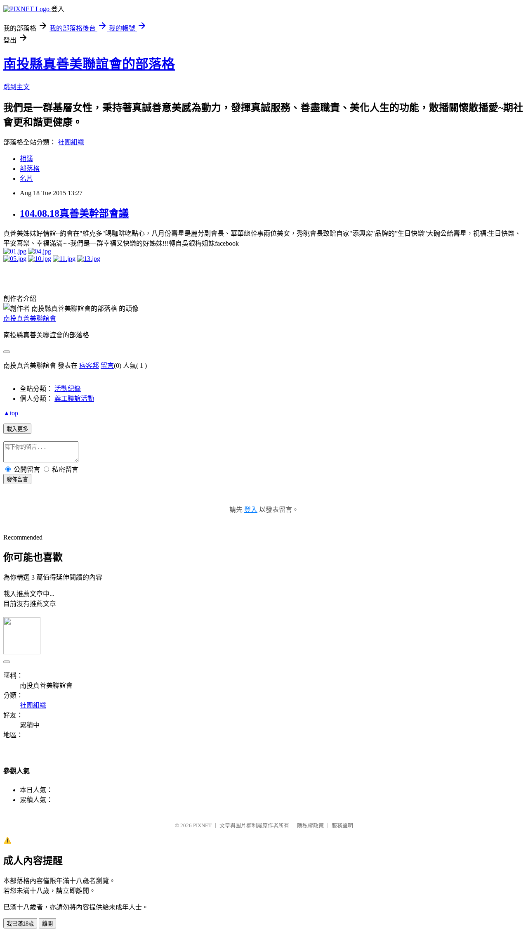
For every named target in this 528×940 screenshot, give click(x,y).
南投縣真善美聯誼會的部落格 (89, 64)
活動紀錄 (67, 388)
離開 (47, 924)
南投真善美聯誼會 (29, 318)
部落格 (30, 168)
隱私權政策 (310, 825)
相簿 (26, 158)
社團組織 (71, 142)
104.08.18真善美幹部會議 (74, 213)
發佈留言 (17, 479)
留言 (107, 365)
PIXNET (202, 825)
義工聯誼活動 (74, 398)
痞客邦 (89, 365)
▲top (10, 413)
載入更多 (17, 429)
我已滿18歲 (20, 924)
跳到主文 (16, 86)
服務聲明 (342, 825)
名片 (26, 178)
